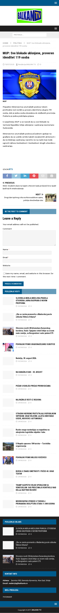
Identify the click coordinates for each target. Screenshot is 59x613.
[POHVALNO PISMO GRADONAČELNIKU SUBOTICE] (8, 347)
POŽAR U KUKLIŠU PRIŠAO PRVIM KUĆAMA (33, 386)
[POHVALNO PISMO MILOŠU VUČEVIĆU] (8, 460)
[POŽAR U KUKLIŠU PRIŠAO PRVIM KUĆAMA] (8, 389)
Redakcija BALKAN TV (27, 64)
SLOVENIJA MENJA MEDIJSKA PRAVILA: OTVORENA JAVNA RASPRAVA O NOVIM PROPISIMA (32, 300)
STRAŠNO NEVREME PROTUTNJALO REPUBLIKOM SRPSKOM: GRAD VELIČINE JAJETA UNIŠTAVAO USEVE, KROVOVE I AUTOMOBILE (36, 416)
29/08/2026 (22, 389)
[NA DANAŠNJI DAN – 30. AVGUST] (8, 375)
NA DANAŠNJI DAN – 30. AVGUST (29, 372)
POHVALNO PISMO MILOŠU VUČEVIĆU (31, 457)
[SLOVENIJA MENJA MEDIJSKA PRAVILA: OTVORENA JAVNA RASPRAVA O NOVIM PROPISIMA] (8, 301)
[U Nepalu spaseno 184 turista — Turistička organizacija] (8, 446)
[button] (55, 3)
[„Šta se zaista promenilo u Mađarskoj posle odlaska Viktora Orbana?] (8, 317)
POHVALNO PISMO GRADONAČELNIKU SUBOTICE (35, 344)
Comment (7, 228)
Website (6, 265)
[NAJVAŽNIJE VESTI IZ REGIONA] (8, 402)
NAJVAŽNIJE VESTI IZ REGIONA (28, 400)
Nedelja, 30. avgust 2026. (26, 358)
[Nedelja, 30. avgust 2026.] (8, 361)
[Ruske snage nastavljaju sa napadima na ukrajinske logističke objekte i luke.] (8, 432)
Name (6, 249)
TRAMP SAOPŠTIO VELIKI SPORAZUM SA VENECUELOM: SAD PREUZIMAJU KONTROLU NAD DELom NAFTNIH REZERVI (36, 487)
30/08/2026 (22, 306)
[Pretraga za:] (29, 34)
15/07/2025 (9, 64)
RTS (11, 169)
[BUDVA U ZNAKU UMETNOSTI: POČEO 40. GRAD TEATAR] (8, 474)
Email (5, 257)
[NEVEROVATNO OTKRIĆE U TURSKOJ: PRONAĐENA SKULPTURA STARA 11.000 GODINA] (8, 504)
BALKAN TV (36, 610)
